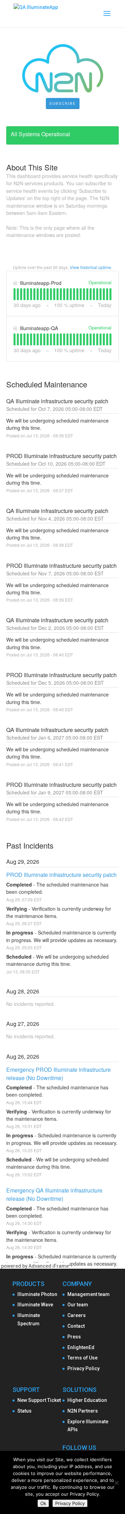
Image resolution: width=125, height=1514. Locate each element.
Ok (43, 1503)
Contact (76, 1326)
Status (24, 1411)
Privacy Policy (83, 1368)
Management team (88, 1294)
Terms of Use (82, 1357)
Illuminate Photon (37, 1294)
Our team (77, 1304)
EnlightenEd (80, 1347)
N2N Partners (82, 1411)
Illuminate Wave (35, 1304)
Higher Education (87, 1400)
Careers (76, 1315)
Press (74, 1336)
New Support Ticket (39, 1400)
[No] (116, 1482)
